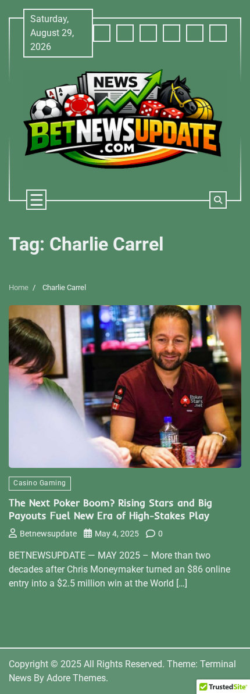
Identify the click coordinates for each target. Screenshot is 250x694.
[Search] (218, 200)
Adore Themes (76, 678)
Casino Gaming (39, 483)
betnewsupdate (48, 533)
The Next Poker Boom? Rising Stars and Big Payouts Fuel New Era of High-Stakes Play (110, 508)
